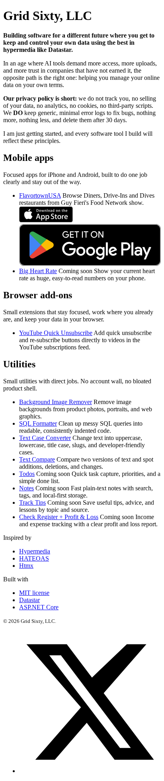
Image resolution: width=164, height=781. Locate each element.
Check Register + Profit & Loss (58, 516)
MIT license (34, 592)
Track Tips (32, 502)
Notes (26, 488)
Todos (27, 473)
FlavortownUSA (40, 195)
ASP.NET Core (39, 607)
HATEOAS (34, 558)
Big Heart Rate (38, 271)
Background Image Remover (55, 401)
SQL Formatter (38, 423)
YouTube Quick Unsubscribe (55, 332)
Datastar (29, 600)
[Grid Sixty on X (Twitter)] (90, 770)
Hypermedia (34, 551)
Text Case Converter (45, 437)
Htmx (26, 565)
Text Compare (37, 459)
